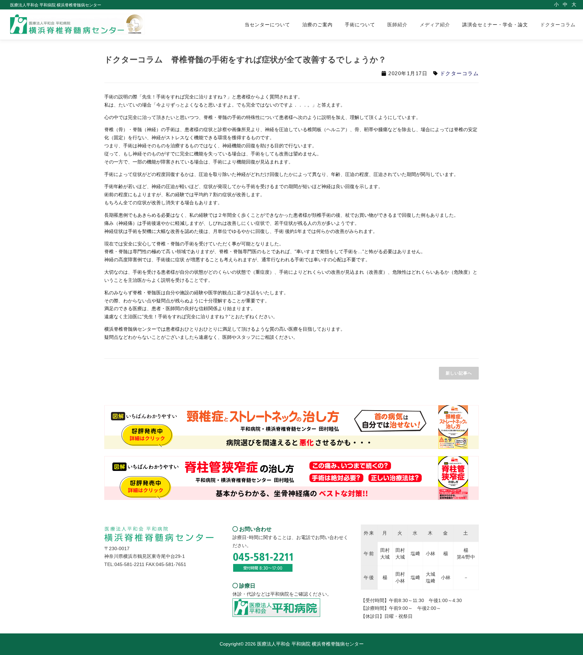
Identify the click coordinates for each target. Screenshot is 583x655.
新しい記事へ (459, 373)
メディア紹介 (435, 24)
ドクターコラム (558, 24)
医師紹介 (397, 24)
